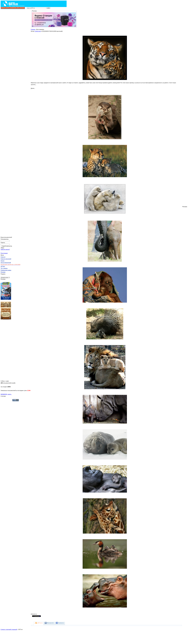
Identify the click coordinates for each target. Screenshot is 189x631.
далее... (10, 394)
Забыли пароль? (5, 249)
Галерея (33, 29)
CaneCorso (38, 31)
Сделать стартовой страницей (9, 629)
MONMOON (4, 394)
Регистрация (4, 253)
